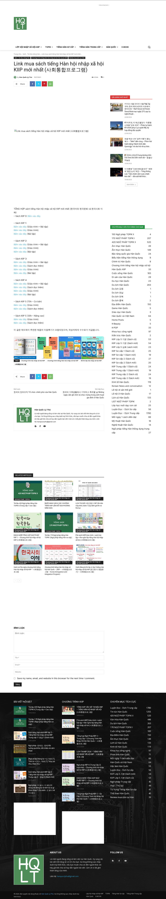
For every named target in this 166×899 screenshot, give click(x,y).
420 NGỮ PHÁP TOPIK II (22, 499)
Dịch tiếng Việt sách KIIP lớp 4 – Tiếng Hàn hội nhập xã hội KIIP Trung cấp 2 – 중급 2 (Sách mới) (41, 774)
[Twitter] (38, 83)
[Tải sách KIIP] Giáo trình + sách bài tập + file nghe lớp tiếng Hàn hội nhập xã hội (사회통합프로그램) (89, 537)
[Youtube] (45, 426)
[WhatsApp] (50, 83)
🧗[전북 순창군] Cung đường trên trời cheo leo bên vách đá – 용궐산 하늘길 (138, 157)
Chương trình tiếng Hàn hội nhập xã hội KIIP (62, 361)
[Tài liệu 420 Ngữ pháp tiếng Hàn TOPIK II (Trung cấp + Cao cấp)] (28, 490)
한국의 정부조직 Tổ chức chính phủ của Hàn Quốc (35, 392)
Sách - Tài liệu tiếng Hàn (31, 54)
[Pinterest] (44, 83)
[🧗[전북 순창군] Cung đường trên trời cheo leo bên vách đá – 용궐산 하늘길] (116, 158)
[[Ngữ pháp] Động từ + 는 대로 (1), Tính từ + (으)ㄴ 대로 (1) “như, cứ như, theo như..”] (20, 762)
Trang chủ (17, 54)
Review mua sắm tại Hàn (77, 58)
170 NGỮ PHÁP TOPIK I (53, 531)
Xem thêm (130, 184)
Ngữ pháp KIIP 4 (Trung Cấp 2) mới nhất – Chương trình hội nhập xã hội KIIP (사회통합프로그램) (90, 767)
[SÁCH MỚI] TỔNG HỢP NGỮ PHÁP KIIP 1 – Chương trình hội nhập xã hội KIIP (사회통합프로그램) (27, 537)
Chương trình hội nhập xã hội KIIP (33, 361)
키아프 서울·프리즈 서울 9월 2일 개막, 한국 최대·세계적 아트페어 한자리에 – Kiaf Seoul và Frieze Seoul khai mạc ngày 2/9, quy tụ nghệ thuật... (137, 109)
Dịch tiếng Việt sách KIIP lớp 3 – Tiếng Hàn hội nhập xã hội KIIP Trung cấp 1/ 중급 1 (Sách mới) (41, 735)
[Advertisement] (103, 24)
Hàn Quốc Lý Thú (25, 77)
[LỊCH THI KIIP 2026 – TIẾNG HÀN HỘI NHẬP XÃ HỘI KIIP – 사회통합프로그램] (68, 754)
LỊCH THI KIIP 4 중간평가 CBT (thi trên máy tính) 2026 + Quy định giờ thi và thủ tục (89, 505)
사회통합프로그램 (20, 364)
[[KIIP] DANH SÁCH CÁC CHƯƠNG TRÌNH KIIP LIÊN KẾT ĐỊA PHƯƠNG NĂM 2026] (59, 490)
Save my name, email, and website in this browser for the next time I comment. (56, 678)
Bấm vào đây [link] (34, 216)
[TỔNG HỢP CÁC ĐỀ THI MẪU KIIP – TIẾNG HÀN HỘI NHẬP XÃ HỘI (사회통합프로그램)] (68, 710)
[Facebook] (32, 83)
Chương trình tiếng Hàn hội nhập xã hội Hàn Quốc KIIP (49, 58)
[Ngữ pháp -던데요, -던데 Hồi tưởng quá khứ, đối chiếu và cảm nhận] (20, 748)
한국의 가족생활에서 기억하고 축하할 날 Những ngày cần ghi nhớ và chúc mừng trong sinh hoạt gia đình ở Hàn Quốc (83, 395)
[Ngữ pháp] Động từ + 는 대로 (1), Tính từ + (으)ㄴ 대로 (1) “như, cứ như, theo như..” (41, 761)
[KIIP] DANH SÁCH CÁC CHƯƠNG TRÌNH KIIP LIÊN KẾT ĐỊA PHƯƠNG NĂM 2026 (57, 505)
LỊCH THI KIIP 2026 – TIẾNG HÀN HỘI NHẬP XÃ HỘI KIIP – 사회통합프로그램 (90, 754)
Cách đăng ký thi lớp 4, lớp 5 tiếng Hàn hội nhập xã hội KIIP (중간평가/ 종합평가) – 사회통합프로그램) (90, 569)
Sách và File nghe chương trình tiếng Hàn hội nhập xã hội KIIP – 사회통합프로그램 (28, 569)
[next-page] (19, 580)
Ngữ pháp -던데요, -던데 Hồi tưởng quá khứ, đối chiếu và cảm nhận (41, 748)
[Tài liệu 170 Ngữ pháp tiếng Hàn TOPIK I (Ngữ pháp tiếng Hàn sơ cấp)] (59, 522)
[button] (149, 47)
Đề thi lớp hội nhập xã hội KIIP (91, 361)
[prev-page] (15, 580)
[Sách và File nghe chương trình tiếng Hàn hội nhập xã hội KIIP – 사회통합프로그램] (28, 554)
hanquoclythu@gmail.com (68, 876)
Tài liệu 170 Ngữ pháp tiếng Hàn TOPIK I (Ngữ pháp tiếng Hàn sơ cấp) (41, 721)
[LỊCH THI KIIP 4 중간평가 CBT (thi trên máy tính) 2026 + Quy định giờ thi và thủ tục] (90, 490)
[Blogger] (35, 426)
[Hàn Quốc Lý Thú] (15, 77)
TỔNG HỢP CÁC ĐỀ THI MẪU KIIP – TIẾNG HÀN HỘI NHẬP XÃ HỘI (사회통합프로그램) (90, 709)
